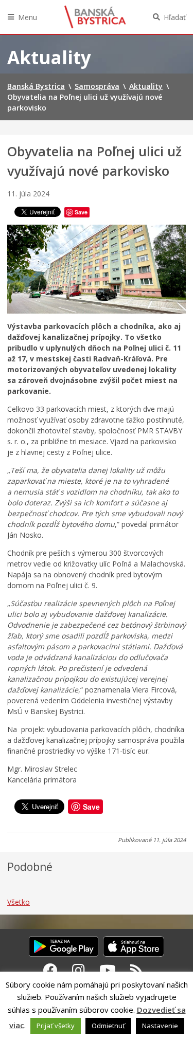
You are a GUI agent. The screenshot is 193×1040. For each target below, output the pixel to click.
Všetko (18, 902)
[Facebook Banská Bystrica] (50, 970)
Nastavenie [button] (160, 1025)
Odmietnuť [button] (108, 1025)
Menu (27, 17)
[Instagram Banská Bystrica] (78, 970)
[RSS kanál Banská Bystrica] (136, 970)
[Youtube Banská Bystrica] (107, 970)
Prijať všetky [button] (56, 1025)
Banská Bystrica (95, 17)
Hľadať (175, 17)
